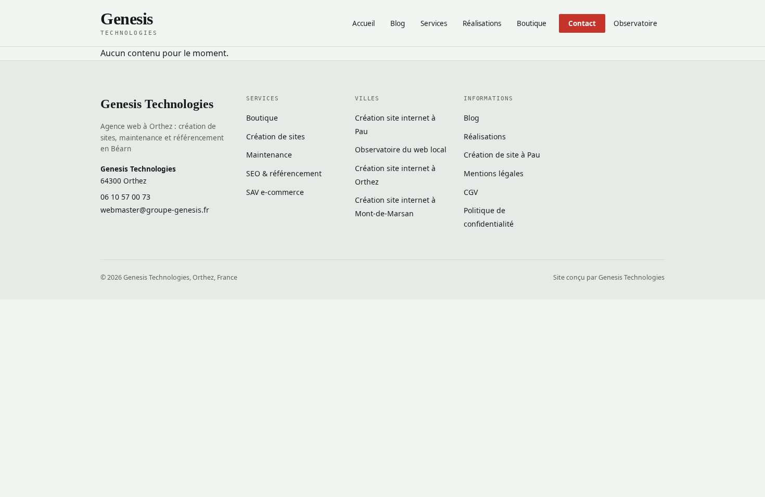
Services (433, 23)
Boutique (531, 23)
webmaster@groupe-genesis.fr (154, 210)
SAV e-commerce (275, 192)
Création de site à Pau (502, 155)
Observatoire (635, 23)
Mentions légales (494, 173)
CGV (471, 192)
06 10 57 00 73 (125, 197)
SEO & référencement (284, 173)
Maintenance (269, 155)
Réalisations (482, 23)
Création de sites (275, 136)
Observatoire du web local (401, 149)
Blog (397, 23)
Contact (582, 23)
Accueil (363, 23)
